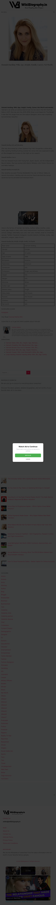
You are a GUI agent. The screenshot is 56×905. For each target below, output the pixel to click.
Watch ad (28, 455)
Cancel (28, 459)
